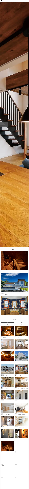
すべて (7, 322)
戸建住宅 (22, 322)
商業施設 (22, 324)
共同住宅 (7, 324)
